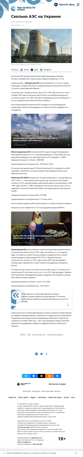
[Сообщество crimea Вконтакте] (33, 376)
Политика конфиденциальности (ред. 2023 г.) (33, 415)
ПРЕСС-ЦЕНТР (23, 398)
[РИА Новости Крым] (23, 8)
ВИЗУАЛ (57, 391)
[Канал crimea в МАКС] (57, 376)
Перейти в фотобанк (36, 64)
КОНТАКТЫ (42, 398)
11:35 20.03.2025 (16, 25)
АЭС (29, 334)
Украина (23, 334)
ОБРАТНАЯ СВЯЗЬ (55, 398)
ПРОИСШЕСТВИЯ (47, 391)
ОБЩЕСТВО (36, 391)
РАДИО (33, 398)
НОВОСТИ (12, 398)
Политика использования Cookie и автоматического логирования (40, 412)
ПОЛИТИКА (27, 391)
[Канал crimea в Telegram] (26, 376)
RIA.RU (66, 398)
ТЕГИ (73, 398)
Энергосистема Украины (55, 334)
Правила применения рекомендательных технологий (36, 417)
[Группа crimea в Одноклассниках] (49, 376)
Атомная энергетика (38, 334)
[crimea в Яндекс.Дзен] (41, 376)
